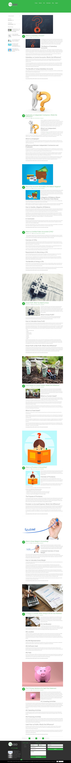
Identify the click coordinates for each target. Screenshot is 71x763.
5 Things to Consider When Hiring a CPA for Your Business (44, 613)
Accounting (33, 37)
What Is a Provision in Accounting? (36, 467)
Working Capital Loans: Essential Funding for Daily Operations (15, 50)
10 (45, 738)
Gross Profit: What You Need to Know (37, 303)
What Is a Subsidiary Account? (35, 35)
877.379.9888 (14, 748)
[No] (69, 761)
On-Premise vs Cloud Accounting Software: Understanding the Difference (16, 44)
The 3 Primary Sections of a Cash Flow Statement (41, 688)
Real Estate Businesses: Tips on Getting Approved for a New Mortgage (16, 30)
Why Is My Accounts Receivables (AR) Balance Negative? (43, 186)
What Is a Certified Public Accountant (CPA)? (39, 231)
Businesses (33, 118)
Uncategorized (41, 118)
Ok (57, 761)
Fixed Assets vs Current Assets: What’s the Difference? (42, 385)
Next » (48, 738)
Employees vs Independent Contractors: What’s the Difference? (41, 115)
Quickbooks (39, 188)
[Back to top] (21, 760)
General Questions (37, 37)
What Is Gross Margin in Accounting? (37, 541)
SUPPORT (25, 746)
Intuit (13, 754)
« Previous (23, 738)
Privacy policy (61, 761)
